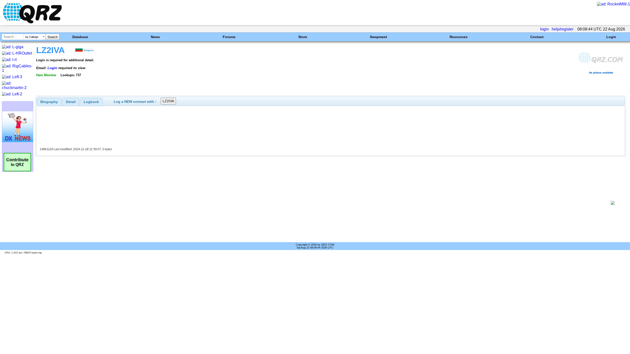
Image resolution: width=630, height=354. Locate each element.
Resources (459, 37)
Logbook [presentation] (91, 102)
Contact (537, 37)
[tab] (49, 102)
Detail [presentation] (71, 102)
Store (302, 37)
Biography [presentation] (49, 102)
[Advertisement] (321, 202)
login (544, 29)
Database (80, 37)
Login (611, 37)
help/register (562, 29)
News (155, 37)
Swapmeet (378, 37)
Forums (229, 37)
